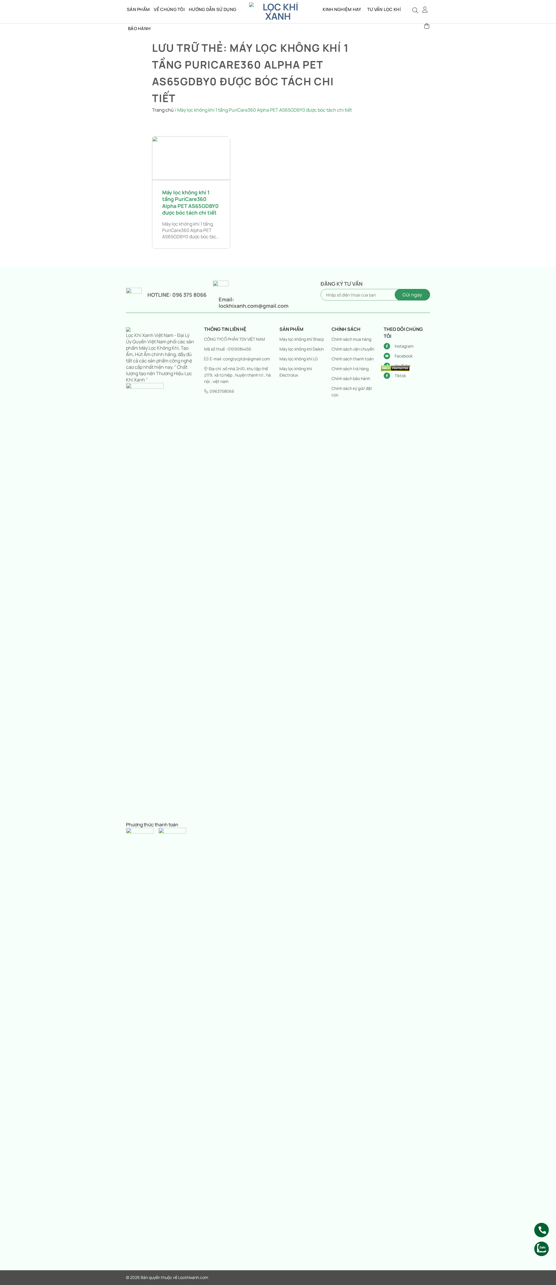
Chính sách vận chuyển (353, 349)
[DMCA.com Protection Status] (395, 368)
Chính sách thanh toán (353, 359)
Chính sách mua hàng (351, 339)
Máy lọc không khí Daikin (301, 349)
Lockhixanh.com (193, 1277)
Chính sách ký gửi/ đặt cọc (352, 391)
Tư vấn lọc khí (384, 9)
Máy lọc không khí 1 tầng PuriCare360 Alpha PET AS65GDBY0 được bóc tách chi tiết (190, 202)
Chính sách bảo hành (351, 378)
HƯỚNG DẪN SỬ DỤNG (212, 9)
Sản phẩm (138, 9)
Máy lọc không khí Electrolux (295, 372)
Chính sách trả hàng (350, 368)
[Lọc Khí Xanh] (278, 11)
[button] (425, 9)
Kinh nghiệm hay (342, 9)
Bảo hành (139, 28)
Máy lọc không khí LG (298, 359)
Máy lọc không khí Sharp (301, 339)
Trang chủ (163, 110)
